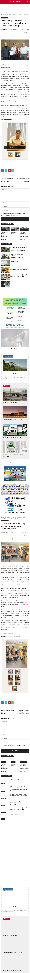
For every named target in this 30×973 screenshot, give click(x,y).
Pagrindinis (3, 14)
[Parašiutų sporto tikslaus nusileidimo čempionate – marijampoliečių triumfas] (5, 256)
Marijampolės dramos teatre (12, 437)
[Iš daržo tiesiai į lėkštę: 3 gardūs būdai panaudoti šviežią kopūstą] (5, 270)
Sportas (7, 17)
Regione (3, 17)
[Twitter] (6, 36)
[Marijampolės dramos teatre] (15, 430)
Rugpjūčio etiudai (14, 261)
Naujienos (9, 14)
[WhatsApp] (12, 36)
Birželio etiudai (14, 281)
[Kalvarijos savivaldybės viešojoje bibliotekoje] (15, 447)
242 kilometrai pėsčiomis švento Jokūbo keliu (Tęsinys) (23, 180)
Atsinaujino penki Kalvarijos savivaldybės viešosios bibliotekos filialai (7, 180)
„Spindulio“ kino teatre (10, 402)
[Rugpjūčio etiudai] (5, 263)
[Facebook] (2, 36)
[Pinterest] (9, 36)
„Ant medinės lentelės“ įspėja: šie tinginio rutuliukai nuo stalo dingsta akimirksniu (19, 276)
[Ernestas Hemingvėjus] (15, 365)
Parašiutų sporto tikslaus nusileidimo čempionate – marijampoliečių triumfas (17, 256)
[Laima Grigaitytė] (2, 29)
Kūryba (3, 265)
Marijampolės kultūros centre (12, 420)
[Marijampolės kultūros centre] (15, 412)
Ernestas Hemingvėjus (10, 373)
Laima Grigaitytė (6, 29)
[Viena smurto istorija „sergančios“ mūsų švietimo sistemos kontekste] (5, 229)
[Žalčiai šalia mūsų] (15, 229)
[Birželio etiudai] (5, 284)
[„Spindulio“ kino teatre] (15, 394)
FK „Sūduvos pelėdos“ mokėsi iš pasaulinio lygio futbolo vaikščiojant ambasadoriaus (18, 249)
